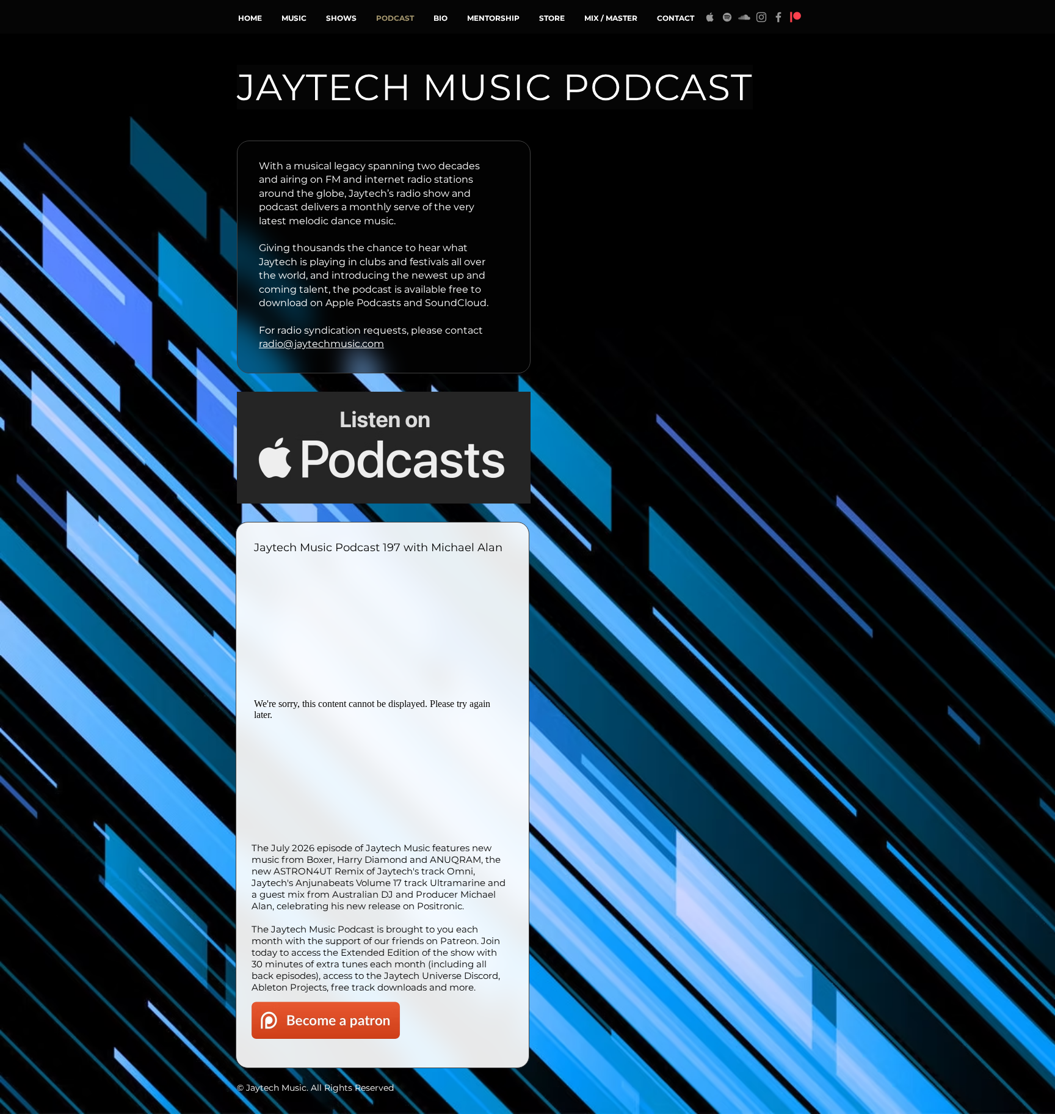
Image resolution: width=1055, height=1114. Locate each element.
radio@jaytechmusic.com (321, 344)
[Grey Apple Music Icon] (710, 17)
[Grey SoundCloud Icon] (744, 17)
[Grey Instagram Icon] (761, 17)
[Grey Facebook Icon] (778, 17)
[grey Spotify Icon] (727, 17)
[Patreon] (795, 17)
